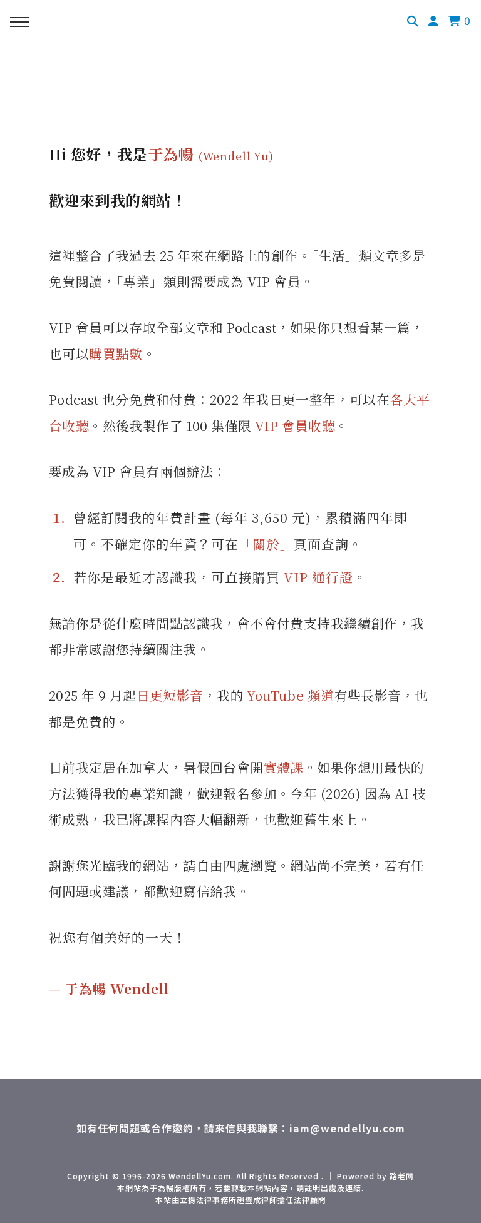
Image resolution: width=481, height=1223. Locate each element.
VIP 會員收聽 (295, 425)
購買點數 (116, 353)
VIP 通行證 (318, 576)
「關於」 (266, 543)
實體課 (284, 767)
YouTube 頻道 (290, 695)
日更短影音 (170, 695)
